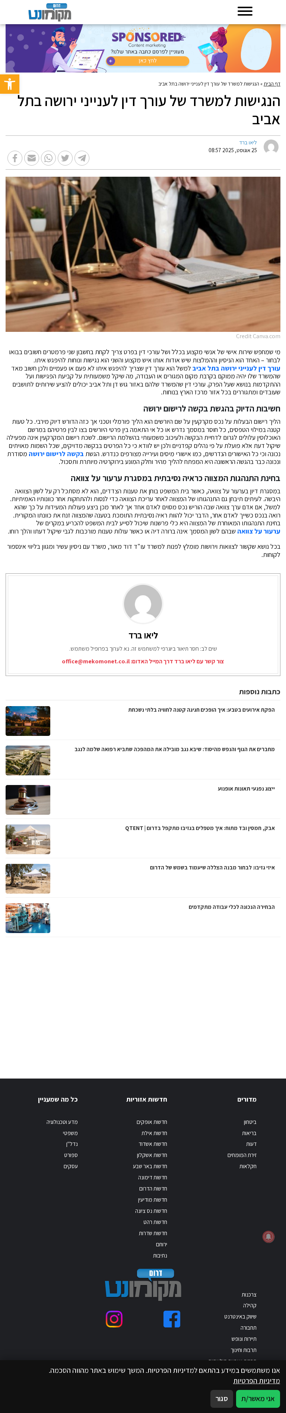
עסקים (71, 1166)
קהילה (250, 1305)
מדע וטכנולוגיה (62, 1121)
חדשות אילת (154, 1133)
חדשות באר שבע (150, 1166)
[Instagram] (114, 1319)
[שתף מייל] (31, 158)
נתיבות (160, 1255)
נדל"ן (72, 1143)
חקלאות (248, 1166)
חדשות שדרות (153, 1233)
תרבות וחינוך (244, 1349)
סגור (222, 1398)
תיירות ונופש (244, 1338)
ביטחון (250, 1121)
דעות (251, 1143)
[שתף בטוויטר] (65, 158)
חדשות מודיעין (152, 1199)
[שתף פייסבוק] (14, 158)
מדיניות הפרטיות (256, 1380)
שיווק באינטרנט (240, 1316)
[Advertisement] (202, 1000)
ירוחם (161, 1244)
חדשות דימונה (152, 1177)
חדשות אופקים (152, 1121)
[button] (9, 84)
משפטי (70, 1133)
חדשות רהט (155, 1221)
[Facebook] (172, 1319)
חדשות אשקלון (152, 1155)
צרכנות (249, 1294)
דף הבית (272, 83)
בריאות (249, 1133)
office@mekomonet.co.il (96, 661)
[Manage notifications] (268, 1237)
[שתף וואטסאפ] (48, 158)
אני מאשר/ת (258, 1398)
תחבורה (249, 1327)
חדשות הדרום (153, 1188)
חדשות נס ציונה (151, 1210)
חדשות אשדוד (153, 1143)
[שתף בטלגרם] (81, 158)
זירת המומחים (242, 1155)
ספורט (71, 1155)
